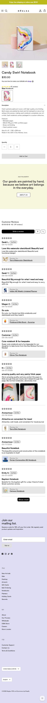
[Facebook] (2, 554)
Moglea (9, 691)
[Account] (39, 10)
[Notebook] (7, 95)
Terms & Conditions (8, 650)
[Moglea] (23, 10)
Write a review (18, 231)
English (5, 679)
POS (12, 691)
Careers (4, 626)
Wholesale (5, 620)
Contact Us (5, 648)
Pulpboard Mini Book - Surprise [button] (22, 322)
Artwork (4, 582)
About (4, 615)
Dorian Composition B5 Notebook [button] (23, 460)
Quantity (4, 142)
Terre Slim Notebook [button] (18, 429)
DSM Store (5, 623)
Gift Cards (5, 585)
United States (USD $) (9, 669)
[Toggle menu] (2, 10)
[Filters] (37, 231)
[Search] (7, 10)
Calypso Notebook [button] (17, 491)
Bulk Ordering (6, 587)
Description (5, 105)
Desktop (4, 579)
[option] (23, 36)
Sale (3, 576)
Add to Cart (23, 156)
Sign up (7, 545)
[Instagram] (5, 554)
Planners (4, 593)
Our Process (6, 618)
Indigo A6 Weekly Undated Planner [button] (23, 291)
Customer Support (8, 645)
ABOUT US (23, 195)
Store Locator (6, 629)
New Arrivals (6, 573)
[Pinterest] (12, 554)
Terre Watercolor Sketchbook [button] (21, 260)
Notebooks (5, 590)
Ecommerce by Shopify (23, 691)
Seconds (5, 599)
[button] (6, 86)
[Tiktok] (9, 554)
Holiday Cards (6, 596)
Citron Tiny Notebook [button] (18, 355)
